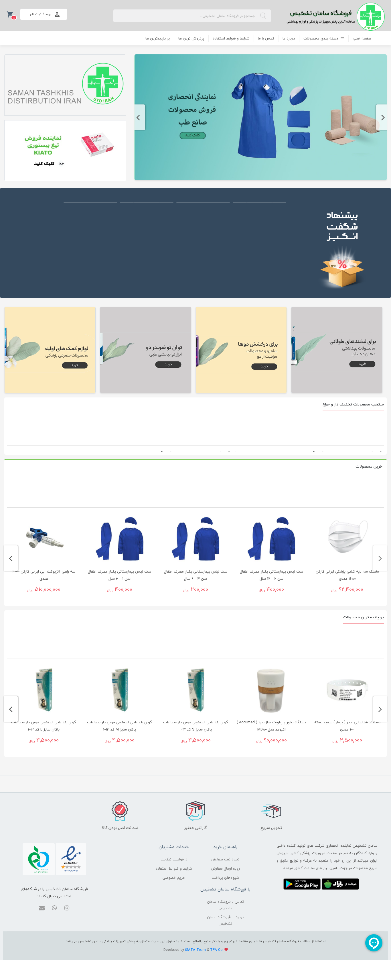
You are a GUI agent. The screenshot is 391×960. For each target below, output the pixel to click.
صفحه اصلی (362, 38)
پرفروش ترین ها (191, 38)
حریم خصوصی (174, 877)
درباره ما (289, 38)
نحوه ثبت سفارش (225, 859)
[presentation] (383, 117)
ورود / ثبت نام (41, 14)
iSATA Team (196, 950)
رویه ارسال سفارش (225, 868)
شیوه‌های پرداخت (225, 877)
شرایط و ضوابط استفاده (231, 38)
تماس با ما (266, 38)
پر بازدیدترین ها (157, 38)
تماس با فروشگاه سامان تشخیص (225, 904)
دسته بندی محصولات (321, 38)
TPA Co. (217, 950)
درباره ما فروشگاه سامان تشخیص (225, 920)
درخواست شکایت (174, 859)
